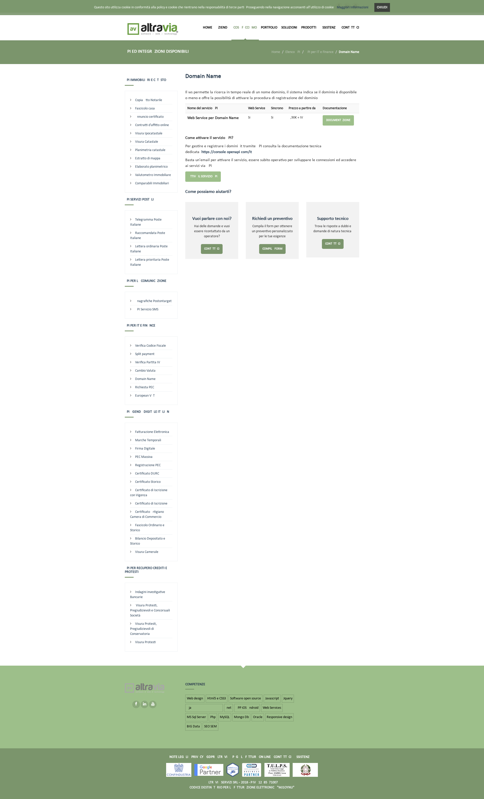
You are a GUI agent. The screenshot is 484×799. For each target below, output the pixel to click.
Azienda (222, 27)
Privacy (197, 757)
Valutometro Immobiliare (153, 175)
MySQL (225, 717)
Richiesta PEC (144, 387)
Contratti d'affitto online (152, 125)
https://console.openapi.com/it (226, 152)
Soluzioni (289, 27)
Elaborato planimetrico (151, 167)
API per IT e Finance (320, 52)
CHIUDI (382, 7)
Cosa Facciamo (245, 27)
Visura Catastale (146, 142)
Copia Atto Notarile (148, 100)
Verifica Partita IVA (148, 362)
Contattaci (350, 27)
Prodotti (308, 27)
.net (228, 708)
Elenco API (292, 52)
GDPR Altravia (217, 757)
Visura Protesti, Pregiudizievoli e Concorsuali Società (150, 610)
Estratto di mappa (147, 158)
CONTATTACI (211, 248)
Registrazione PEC (148, 465)
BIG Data (193, 726)
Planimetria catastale (150, 150)
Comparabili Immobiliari (152, 183)
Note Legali (178, 757)
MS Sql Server (196, 717)
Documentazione (338, 120)
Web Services (272, 708)
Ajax (204, 708)
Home (207, 27)
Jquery (287, 698)
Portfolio (269, 27)
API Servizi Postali (139, 199)
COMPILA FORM (272, 248)
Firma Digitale (145, 449)
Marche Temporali (148, 440)
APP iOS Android (247, 708)
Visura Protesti (145, 642)
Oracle (257, 717)
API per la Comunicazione (145, 281)
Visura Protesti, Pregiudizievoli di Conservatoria (143, 629)
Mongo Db (241, 717)
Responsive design (279, 717)
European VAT (145, 396)
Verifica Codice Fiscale (150, 346)
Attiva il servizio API (203, 176)
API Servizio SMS (146, 309)
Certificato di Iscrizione (151, 504)
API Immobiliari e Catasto (145, 80)
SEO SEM (210, 726)
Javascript (272, 698)
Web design (195, 698)
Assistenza (329, 27)
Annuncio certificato (149, 117)
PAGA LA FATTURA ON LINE (251, 757)
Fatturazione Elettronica (152, 432)
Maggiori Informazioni (352, 7)
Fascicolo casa (145, 108)
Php (213, 717)
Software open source (245, 698)
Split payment (145, 354)
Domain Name (145, 379)
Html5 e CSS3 (216, 698)
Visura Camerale (146, 552)
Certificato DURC (147, 474)
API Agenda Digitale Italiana (148, 412)
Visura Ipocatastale (148, 133)
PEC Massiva (144, 457)
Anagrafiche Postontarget (153, 301)
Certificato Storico (148, 482)
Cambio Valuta (145, 371)
